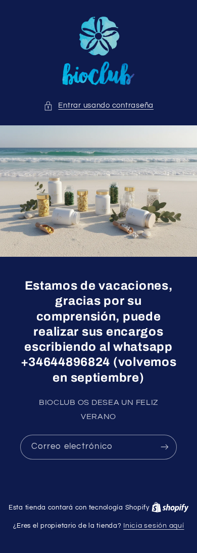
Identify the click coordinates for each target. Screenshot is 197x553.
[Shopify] (170, 507)
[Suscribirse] (164, 447)
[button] (98, 105)
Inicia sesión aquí (153, 525)
